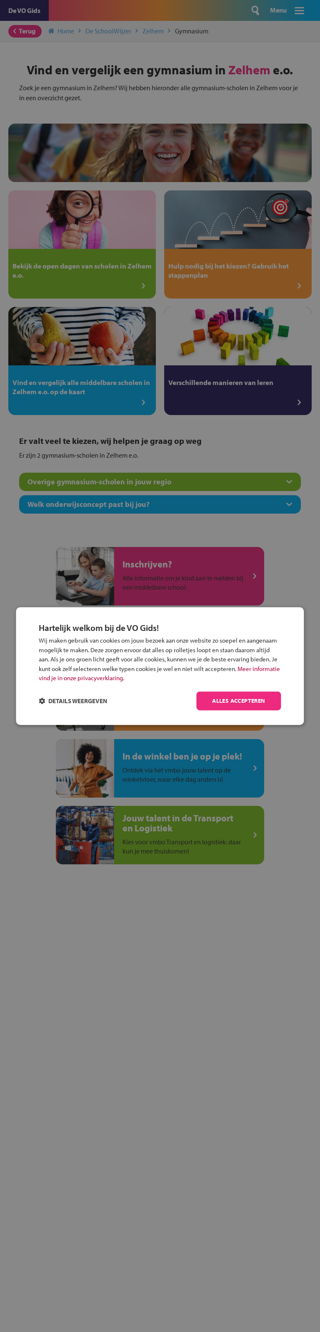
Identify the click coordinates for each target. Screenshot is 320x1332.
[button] (73, 701)
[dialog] (160, 666)
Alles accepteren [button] (238, 700)
